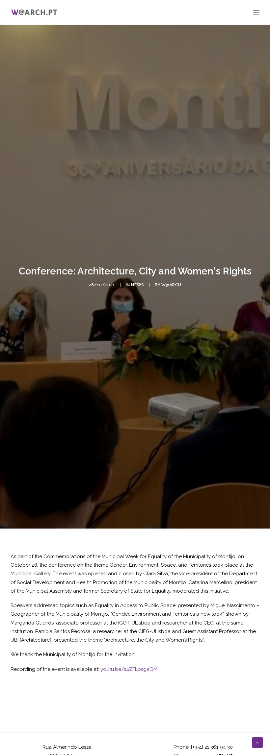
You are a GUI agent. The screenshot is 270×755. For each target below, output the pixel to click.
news (137, 285)
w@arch (171, 285)
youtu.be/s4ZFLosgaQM (128, 669)
